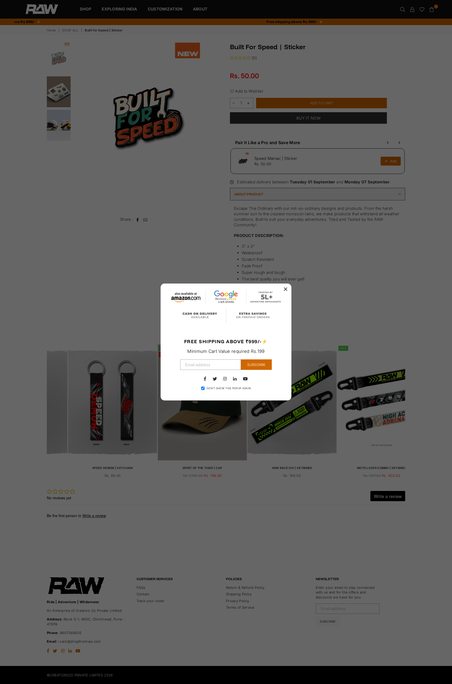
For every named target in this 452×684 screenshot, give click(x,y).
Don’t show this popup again (229, 388)
